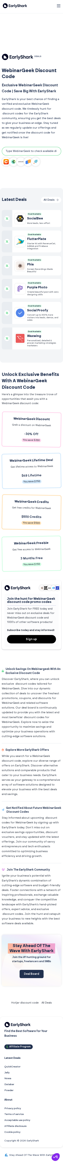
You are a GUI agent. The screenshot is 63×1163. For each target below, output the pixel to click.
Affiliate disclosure (15, 1126)
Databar (9, 1084)
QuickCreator (12, 1066)
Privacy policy (12, 1108)
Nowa (7, 1078)
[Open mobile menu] (58, 5)
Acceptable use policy (17, 1120)
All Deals (46, 1002)
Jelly (7, 1072)
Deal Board (31, 973)
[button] (55, 1157)
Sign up (31, 639)
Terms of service (14, 1114)
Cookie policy (12, 1132)
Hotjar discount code (25, 1002)
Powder (8, 1090)
